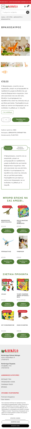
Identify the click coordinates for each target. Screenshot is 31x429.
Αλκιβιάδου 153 (6, 366)
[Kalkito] (10, 351)
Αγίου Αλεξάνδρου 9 (8, 357)
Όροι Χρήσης (5, 399)
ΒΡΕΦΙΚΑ (4, 387)
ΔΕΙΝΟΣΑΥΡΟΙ (18, 17)
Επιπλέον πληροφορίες (20, 147)
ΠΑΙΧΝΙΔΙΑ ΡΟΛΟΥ (7, 384)
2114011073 (5, 359)
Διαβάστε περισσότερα (7, 230)
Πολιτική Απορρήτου (8, 397)
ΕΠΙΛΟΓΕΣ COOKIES (15, 418)
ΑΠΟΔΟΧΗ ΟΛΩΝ (15, 425)
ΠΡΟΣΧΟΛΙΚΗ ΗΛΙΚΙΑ (8, 382)
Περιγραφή (8, 148)
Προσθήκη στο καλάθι (20, 120)
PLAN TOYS (14, 135)
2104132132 (5, 368)
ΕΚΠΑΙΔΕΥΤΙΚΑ (21, 132)
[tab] (8, 148)
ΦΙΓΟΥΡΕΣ (9, 17)
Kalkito (3, 17)
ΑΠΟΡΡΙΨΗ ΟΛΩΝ (15, 422)
